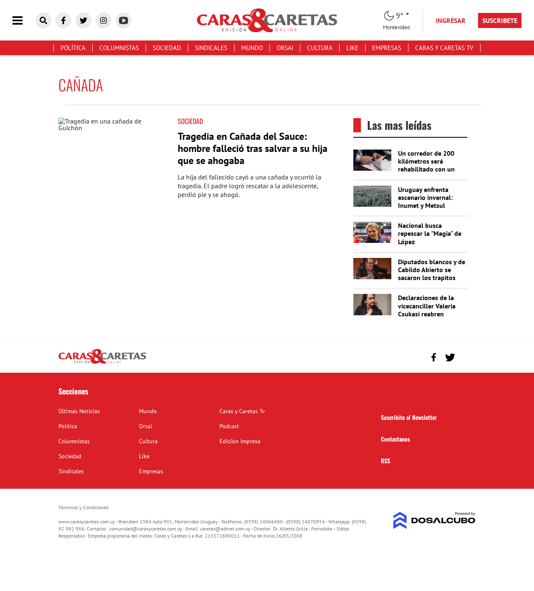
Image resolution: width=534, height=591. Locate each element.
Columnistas (119, 48)
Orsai (285, 48)
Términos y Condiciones (83, 507)
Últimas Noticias (79, 411)
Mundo (252, 48)
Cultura (319, 48)
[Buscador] (43, 20)
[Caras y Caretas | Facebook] (63, 20)
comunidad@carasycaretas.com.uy (145, 528)
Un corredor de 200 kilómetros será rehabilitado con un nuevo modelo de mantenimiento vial (426, 169)
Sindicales (211, 48)
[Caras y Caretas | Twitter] (83, 20)
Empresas (386, 48)
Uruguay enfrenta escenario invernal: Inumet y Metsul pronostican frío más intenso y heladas (428, 205)
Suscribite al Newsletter (409, 417)
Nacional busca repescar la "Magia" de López (429, 233)
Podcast (229, 426)
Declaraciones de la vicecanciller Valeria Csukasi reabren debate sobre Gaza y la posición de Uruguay (430, 313)
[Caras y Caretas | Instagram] (103, 20)
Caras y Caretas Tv (444, 48)
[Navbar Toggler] (24, 20)
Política (73, 48)
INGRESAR (451, 20)
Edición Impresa (239, 441)
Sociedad (167, 48)
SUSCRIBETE (499, 20)
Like (352, 48)
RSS (385, 460)
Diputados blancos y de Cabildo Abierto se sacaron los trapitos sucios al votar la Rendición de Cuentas (431, 278)
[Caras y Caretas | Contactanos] (466, 356)
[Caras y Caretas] (102, 363)
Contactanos (395, 438)
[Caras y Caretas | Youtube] (123, 20)
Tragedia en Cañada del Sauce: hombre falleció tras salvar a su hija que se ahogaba (252, 148)
